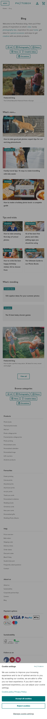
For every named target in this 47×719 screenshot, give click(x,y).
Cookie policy (8, 692)
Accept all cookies (23, 698)
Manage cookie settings (23, 714)
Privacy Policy (20, 692)
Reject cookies (23, 706)
